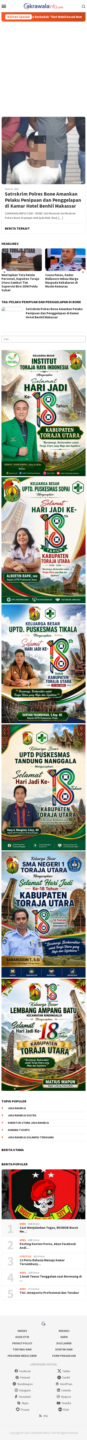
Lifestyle (25, 1256)
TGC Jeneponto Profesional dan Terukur (49, 1293)
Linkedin (66, 1390)
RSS (46, 1416)
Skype (25, 1403)
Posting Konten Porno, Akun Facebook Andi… (48, 1246)
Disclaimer (64, 1343)
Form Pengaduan (64, 1356)
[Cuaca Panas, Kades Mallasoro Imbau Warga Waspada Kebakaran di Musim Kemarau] (65, 259)
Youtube (66, 1403)
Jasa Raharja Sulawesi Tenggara (31, 1137)
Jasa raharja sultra (22, 1115)
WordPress (66, 1384)
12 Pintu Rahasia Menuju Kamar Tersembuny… (42, 1262)
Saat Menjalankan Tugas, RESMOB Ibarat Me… (49, 1229)
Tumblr (66, 1377)
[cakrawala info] (43, 6)
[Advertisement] (43, 67)
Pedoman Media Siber (22, 1356)
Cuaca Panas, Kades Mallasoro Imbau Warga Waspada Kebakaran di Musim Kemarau (61, 280)
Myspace (66, 1397)
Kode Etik (22, 1337)
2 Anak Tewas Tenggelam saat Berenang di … (51, 1278)
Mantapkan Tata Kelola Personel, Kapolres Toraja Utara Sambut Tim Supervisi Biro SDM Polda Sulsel (20, 282)
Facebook (25, 1371)
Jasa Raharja (17, 1108)
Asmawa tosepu (19, 1130)
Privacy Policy (22, 1343)
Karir (64, 1337)
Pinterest (25, 1377)
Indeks (22, 1331)
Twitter (66, 1371)
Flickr (66, 1409)
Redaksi (64, 1331)
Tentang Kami (22, 1349)
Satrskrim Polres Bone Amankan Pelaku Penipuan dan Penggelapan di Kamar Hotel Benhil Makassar (43, 200)
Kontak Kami (64, 1349)
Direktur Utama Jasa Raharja (28, 1123)
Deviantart (25, 1397)
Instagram (25, 1390)
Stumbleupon (25, 1384)
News (23, 1223)
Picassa (25, 1409)
